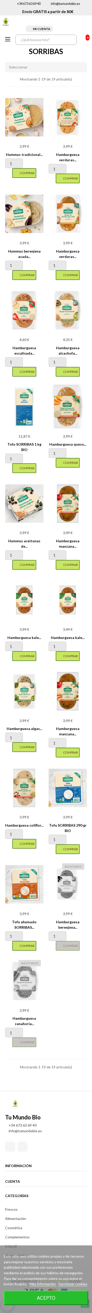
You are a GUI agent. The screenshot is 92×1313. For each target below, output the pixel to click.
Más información (43, 1284)
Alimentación (15, 1218)
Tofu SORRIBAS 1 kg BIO (24, 447)
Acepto (46, 1298)
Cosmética (13, 1228)
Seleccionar (18, 67)
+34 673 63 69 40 (29, 4)
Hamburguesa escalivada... (24, 350)
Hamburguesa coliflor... (24, 825)
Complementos (17, 1237)
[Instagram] (22, 1146)
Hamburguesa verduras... (67, 157)
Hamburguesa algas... (24, 728)
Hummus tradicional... (24, 154)
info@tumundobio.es (65, 4)
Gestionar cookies (72, 1284)
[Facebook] (10, 1146)
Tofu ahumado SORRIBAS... (24, 924)
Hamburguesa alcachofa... (67, 350)
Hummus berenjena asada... (24, 254)
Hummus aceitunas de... (24, 543)
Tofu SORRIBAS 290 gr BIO (68, 828)
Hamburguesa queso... (67, 444)
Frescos (11, 1209)
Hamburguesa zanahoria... (24, 1021)
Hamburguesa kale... (24, 637)
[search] (71, 39)
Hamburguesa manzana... (67, 543)
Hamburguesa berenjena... (67, 924)
